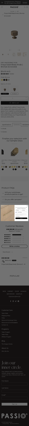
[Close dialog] (27, 205)
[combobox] (16, 212)
